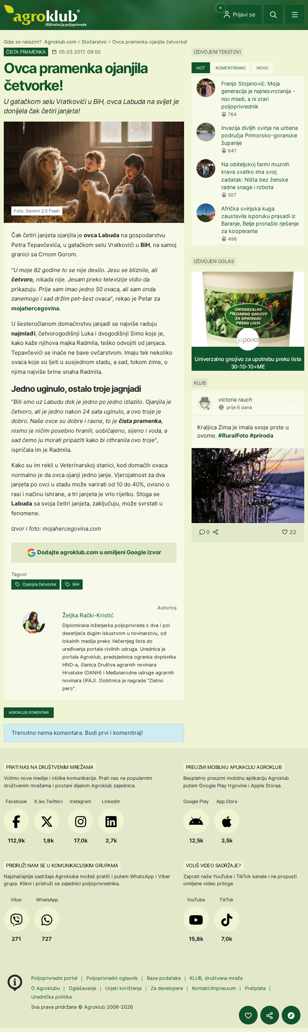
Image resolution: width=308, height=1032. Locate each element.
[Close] (273, 14)
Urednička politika (51, 997)
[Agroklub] (45, 15)
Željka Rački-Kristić (87, 615)
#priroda (261, 435)
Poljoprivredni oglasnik (112, 978)
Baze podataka (164, 978)
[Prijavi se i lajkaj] (248, 1015)
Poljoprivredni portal (55, 978)
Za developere (167, 988)
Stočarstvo (94, 42)
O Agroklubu (45, 988)
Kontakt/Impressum (214, 988)
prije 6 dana (239, 407)
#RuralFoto (233, 435)
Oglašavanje (82, 988)
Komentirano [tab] (231, 68)
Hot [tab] (200, 68)
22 (293, 532)
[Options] (292, 402)
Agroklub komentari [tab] (29, 712)
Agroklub (94, 1007)
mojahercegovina (35, 308)
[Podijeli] (269, 1015)
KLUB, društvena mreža (216, 978)
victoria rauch (235, 399)
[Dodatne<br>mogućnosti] (291, 1015)
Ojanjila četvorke (38, 584)
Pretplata (255, 988)
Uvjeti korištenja (123, 988)
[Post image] (248, 485)
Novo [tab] (262, 68)
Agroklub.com (60, 42)
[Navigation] (294, 14)
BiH (75, 584)
